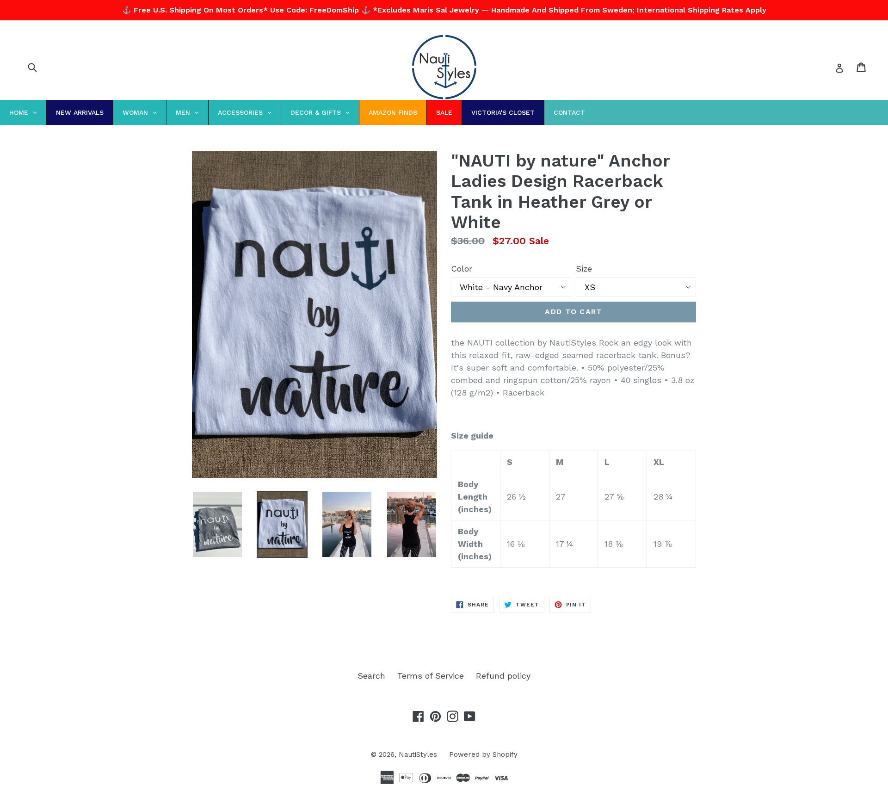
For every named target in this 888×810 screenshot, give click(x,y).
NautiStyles (418, 754)
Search (371, 675)
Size (584, 268)
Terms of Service (430, 675)
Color (461, 268)
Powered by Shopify (483, 754)
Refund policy (503, 675)
